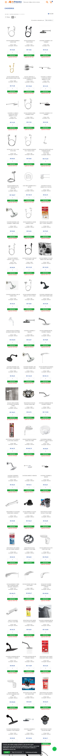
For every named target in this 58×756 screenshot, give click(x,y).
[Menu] (6, 2)
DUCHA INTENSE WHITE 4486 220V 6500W (29, 585)
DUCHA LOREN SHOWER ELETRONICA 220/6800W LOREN (13, 404)
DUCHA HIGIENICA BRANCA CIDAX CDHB (12, 41)
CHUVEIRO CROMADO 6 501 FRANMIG (46, 41)
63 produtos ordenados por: (37, 20)
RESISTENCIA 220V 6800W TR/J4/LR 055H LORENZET (29, 621)
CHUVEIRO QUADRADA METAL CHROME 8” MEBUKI (46, 403)
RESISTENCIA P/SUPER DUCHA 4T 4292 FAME (46, 512)
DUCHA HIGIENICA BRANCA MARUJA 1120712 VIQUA (29, 295)
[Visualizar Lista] (15, 17)
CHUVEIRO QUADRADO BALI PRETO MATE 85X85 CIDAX (46, 295)
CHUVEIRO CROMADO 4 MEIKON (29, 331)
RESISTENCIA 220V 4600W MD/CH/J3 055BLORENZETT (46, 693)
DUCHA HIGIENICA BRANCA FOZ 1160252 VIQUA (29, 150)
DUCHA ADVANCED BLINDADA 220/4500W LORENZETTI (46, 367)
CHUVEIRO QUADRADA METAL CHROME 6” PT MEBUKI (13, 657)
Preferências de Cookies (31, 752)
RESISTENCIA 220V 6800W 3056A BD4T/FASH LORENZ (46, 657)
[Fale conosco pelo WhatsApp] (54, 749)
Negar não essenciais (17, 752)
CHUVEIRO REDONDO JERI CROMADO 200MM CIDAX (29, 367)
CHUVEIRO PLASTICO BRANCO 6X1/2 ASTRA (46, 186)
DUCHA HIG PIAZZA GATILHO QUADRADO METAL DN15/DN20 (46, 151)
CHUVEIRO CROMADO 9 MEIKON (29, 729)
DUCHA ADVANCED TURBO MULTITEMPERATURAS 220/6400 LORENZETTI (13, 586)
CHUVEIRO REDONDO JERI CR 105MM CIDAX (13, 295)
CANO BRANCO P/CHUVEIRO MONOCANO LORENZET (13, 512)
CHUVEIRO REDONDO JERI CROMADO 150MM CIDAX (13, 222)
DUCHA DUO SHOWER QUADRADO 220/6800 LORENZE (46, 586)
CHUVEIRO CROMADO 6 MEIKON (46, 476)
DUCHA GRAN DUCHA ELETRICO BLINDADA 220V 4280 (13, 694)
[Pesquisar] (47, 2)
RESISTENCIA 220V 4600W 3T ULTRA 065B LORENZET (13, 440)
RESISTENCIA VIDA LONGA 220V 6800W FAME (29, 693)
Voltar (51, 13)
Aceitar (6, 752)
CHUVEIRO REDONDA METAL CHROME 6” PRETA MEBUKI (13, 729)
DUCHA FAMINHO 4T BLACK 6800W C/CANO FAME (29, 512)
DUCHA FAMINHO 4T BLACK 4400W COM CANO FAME (46, 259)
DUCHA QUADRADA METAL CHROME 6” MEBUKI (46, 331)
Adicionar (13, 55)
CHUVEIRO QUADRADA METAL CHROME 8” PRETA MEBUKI (46, 621)
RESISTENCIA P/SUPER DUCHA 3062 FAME (46, 729)
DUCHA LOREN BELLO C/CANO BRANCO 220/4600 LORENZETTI (29, 78)
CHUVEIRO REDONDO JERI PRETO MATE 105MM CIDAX (13, 367)
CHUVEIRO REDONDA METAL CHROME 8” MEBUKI (29, 657)
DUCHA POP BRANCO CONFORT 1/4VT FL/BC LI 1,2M (13, 260)
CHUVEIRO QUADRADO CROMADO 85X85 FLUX (13, 476)
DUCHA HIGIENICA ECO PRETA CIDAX (29, 41)
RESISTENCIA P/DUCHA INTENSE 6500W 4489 (29, 403)
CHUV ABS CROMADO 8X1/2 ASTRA (29, 186)
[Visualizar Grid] (12, 17)
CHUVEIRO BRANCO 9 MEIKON (29, 475)
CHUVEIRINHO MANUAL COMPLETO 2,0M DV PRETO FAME (46, 441)
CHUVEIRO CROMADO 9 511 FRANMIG (46, 113)
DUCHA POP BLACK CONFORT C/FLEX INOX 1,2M (29, 259)
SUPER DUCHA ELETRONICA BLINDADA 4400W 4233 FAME (13, 331)
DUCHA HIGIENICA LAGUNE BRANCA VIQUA (29, 222)
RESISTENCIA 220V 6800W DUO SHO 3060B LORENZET (13, 548)
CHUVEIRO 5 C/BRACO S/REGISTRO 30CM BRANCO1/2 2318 (13, 114)
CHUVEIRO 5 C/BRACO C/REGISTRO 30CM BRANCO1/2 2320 (46, 78)
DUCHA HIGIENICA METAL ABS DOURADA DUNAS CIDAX (13, 77)
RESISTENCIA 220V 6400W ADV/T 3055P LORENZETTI (46, 222)
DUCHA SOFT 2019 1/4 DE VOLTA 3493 (13, 150)
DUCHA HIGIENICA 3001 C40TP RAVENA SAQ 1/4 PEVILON (13, 187)
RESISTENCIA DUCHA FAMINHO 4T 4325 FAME (29, 548)
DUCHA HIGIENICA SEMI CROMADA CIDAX (29, 113)
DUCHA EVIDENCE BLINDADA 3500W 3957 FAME (29, 440)
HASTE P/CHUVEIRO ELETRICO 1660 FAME (13, 621)
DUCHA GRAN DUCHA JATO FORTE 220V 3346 (46, 548)
